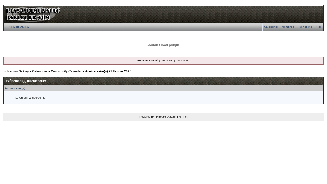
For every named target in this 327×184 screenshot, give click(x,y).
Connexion (167, 60)
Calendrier (271, 26)
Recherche (305, 26)
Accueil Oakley (19, 26)
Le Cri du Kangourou (28, 97)
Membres (288, 26)
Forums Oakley (18, 71)
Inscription (182, 60)
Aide (319, 26)
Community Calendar (66, 71)
